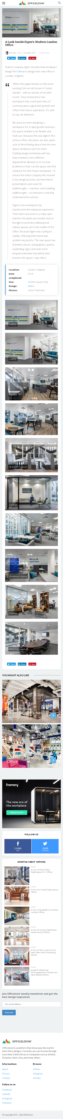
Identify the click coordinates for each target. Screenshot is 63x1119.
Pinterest (6, 1102)
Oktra (21, 71)
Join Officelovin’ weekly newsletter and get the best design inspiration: (30, 995)
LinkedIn (6, 1094)
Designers (38, 1073)
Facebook (7, 1089)
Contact (6, 1078)
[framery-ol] (31, 804)
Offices (36, 1069)
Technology (29, 53)
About (5, 1069)
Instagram (7, 1098)
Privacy (6, 1073)
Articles (37, 1078)
